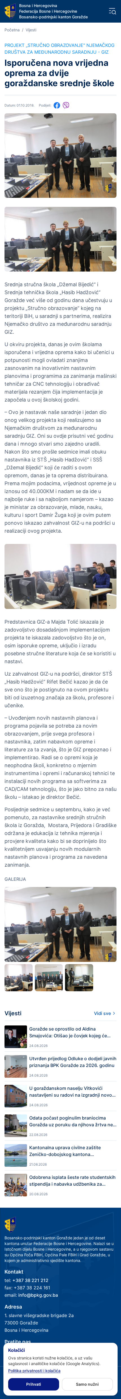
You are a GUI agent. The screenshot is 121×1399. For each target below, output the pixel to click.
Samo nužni (87, 1384)
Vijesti (31, 29)
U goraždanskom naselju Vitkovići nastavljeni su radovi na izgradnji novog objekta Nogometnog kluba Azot (72, 1091)
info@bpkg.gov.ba (38, 1295)
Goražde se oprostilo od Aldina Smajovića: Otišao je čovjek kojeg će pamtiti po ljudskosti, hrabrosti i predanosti (68, 1032)
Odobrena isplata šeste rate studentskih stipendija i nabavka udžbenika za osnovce (72, 1180)
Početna (12, 29)
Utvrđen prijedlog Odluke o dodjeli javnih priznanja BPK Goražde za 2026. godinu (72, 1062)
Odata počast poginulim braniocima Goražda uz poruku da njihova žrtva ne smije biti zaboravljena (71, 1121)
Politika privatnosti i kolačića (34, 1370)
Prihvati (33, 1384)
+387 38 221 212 (30, 1280)
